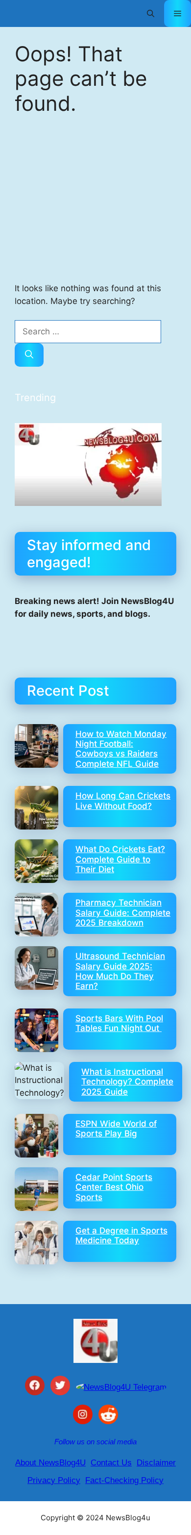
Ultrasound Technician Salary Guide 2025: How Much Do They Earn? (120, 971)
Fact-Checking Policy (124, 1480)
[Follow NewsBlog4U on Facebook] (35, 1387)
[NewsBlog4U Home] (95, 1341)
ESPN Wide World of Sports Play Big (116, 1128)
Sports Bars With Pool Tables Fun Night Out (119, 1023)
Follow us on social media (95, 1441)
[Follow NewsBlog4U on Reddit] (108, 1416)
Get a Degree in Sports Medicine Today (121, 1235)
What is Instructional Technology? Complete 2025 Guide (127, 1082)
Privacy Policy (53, 1480)
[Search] (29, 355)
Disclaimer (156, 1462)
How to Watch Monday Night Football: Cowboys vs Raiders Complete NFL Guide (121, 749)
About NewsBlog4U (50, 1462)
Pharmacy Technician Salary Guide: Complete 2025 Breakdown (122, 913)
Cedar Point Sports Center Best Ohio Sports (113, 1187)
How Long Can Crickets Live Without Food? (122, 800)
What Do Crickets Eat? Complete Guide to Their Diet (120, 859)
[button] (150, 13)
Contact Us (111, 1462)
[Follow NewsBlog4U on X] (60, 1387)
